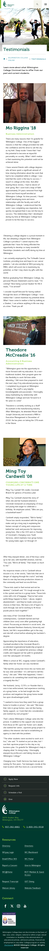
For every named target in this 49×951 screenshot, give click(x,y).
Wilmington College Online (18, 59)
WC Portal (28, 858)
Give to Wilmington (32, 865)
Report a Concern (9, 865)
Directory (6, 845)
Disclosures (8, 945)
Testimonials (38, 59)
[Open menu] (45, 4)
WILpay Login (8, 852)
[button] (38, 4)
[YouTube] (25, 906)
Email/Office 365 (9, 858)
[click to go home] (5, 4)
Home (4, 59)
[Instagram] (18, 906)
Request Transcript (10, 881)
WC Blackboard (31, 852)
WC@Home (7, 872)
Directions (28, 845)
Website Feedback (32, 888)
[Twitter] (12, 906)
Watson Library (8, 888)
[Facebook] (5, 906)
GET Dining (29, 881)
